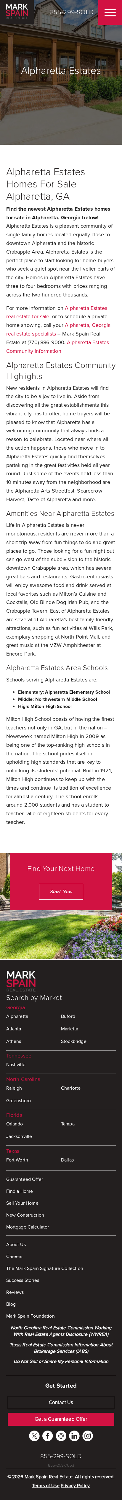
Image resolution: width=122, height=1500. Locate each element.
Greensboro (18, 1101)
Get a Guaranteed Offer (61, 1419)
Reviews (15, 1292)
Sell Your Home (22, 1203)
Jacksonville (19, 1136)
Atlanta (13, 1029)
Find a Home (19, 1191)
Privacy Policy (75, 1486)
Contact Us (61, 1402)
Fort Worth (17, 1160)
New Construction (25, 1215)
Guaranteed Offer (24, 1179)
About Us (16, 1245)
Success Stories (22, 1280)
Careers (14, 1257)
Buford (68, 1016)
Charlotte (71, 1088)
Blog (11, 1304)
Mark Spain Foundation (30, 1316)
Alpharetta (17, 1016)
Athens (13, 1041)
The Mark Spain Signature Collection (44, 1268)
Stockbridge (73, 1041)
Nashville (15, 1065)
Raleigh (14, 1088)
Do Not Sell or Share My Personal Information (61, 1361)
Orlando (14, 1124)
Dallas (67, 1160)
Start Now (61, 892)
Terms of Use (46, 1486)
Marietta (69, 1029)
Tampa (68, 1124)
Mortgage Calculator (27, 1227)
